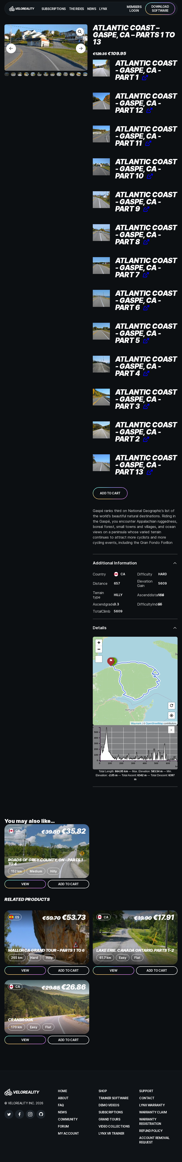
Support (146, 1091)
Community (67, 1119)
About (63, 1098)
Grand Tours (109, 1119)
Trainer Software (113, 1098)
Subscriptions (54, 9)
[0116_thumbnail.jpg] (101, 429)
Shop (103, 1091)
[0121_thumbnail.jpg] (101, 265)
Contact (146, 1098)
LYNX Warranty (152, 1105)
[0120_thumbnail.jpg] (101, 298)
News (91, 9)
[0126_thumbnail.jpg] (101, 101)
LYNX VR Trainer (111, 1133)
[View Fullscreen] (98, 659)
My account (68, 1133)
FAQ (61, 1105)
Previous (11, 48)
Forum (63, 1126)
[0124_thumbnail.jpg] (101, 166)
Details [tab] (100, 627)
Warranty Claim (153, 1112)
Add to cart (110, 493)
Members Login (134, 8)
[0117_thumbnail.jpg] (101, 397)
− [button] (98, 649)
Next (81, 48)
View (25, 884)
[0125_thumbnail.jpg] (101, 134)
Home (62, 1091)
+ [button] (98, 642)
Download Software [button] (160, 8)
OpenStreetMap (154, 723)
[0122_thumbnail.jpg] (101, 232)
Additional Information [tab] (115, 563)
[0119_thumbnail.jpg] (101, 331)
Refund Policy (151, 1131)
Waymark (136, 723)
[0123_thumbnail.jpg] (101, 199)
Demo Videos (109, 1105)
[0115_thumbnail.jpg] (101, 68)
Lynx (103, 9)
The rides (76, 9)
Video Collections (114, 1126)
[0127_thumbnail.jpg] (101, 462)
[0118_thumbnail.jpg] (101, 364)
